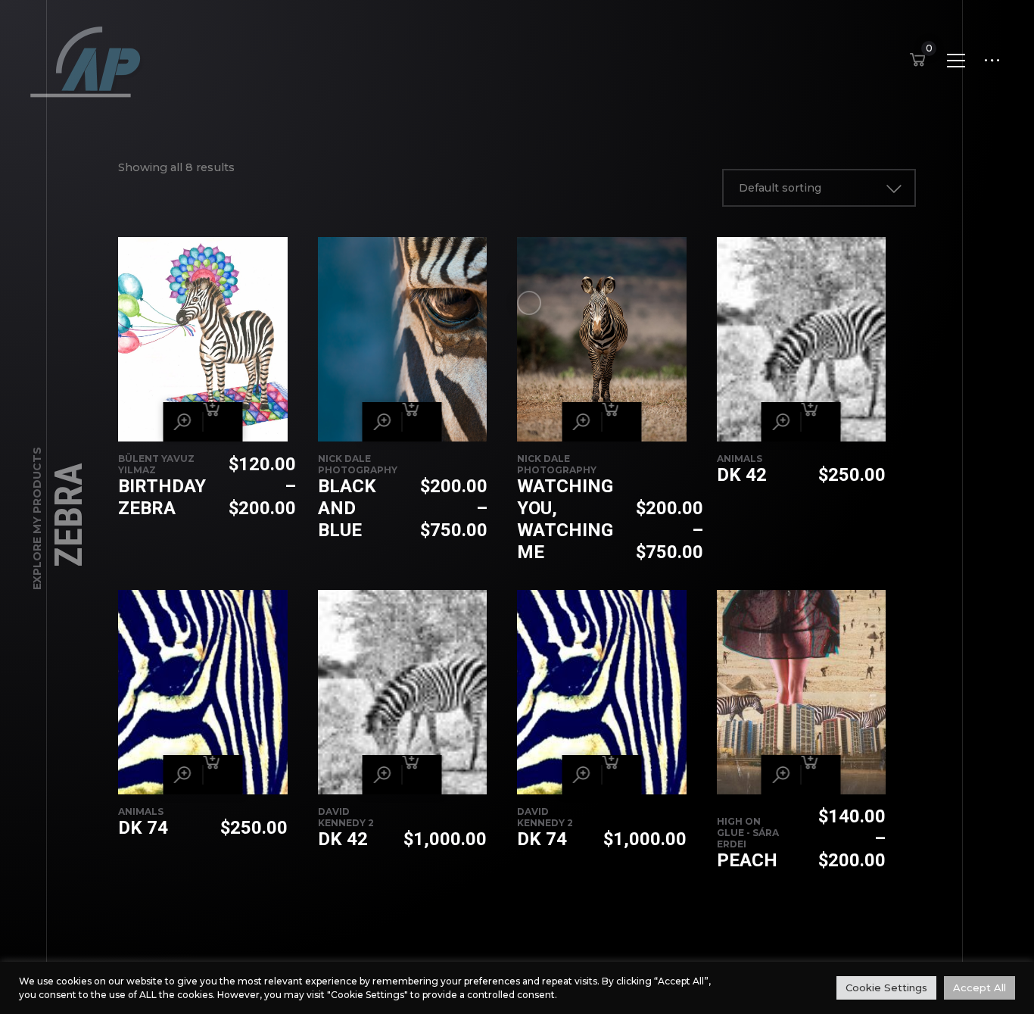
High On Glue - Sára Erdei (748, 833)
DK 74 (143, 827)
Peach (747, 860)
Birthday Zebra (162, 497)
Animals (739, 458)
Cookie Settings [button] (886, 987)
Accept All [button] (979, 987)
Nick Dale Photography (357, 464)
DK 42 (742, 474)
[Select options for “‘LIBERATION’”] (222, 421)
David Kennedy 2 (346, 817)
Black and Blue (347, 508)
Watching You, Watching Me (565, 519)
